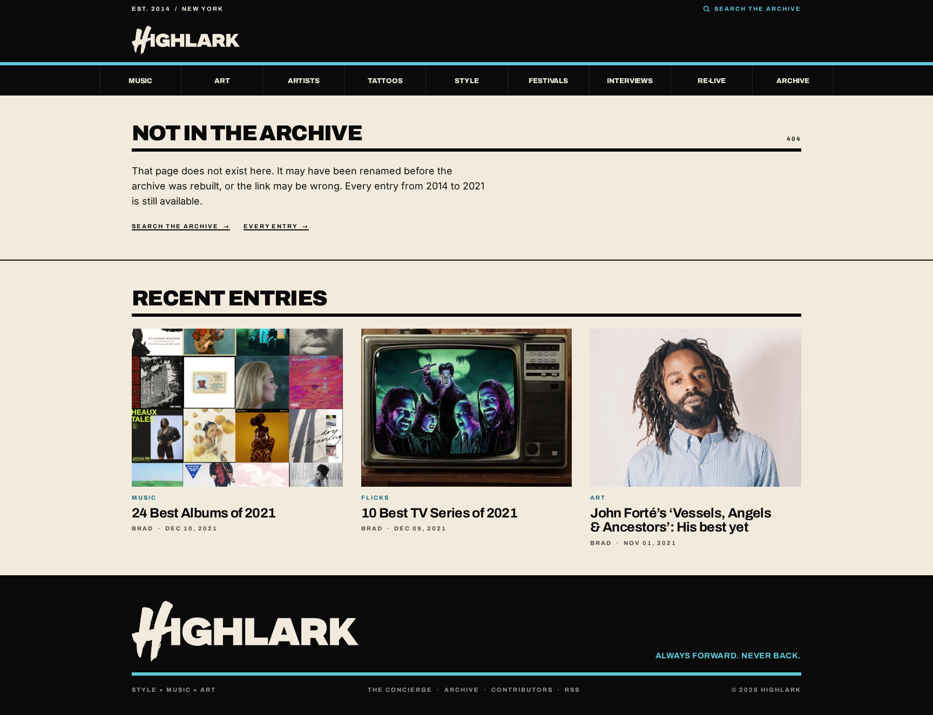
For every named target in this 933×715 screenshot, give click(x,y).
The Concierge (400, 689)
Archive (461, 689)
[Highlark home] (466, 40)
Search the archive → (181, 226)
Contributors (522, 689)
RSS (572, 689)
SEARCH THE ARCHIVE (757, 8)
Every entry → (276, 226)
